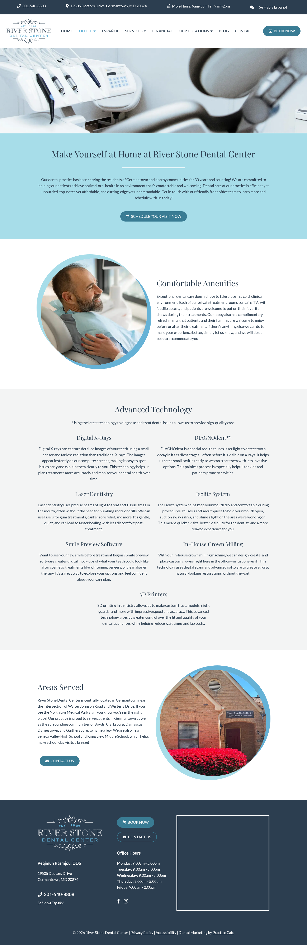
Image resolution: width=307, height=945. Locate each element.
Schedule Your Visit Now (156, 216)
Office (85, 31)
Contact (244, 31)
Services (134, 31)
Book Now (284, 31)
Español (110, 31)
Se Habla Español (273, 7)
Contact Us (62, 761)
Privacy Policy (142, 932)
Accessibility (166, 932)
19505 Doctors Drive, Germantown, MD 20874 (108, 6)
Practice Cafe (223, 932)
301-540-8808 (34, 6)
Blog (224, 31)
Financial (162, 31)
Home (67, 31)
